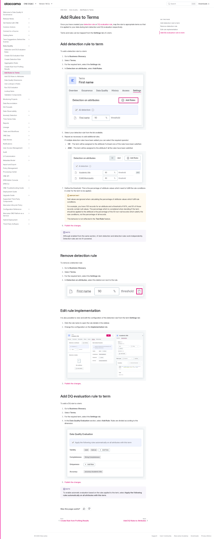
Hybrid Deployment (10, 220)
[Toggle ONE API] (29, 176)
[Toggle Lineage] (29, 127)
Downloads (203, 4)
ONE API (6, 176)
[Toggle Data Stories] (29, 139)
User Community (165, 536)
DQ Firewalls (7, 107)
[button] (105, 100)
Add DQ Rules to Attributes (14, 76)
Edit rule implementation (169, 29)
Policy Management (10, 168)
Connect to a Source (10, 31)
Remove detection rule (168, 26)
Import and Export (9, 164)
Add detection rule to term (170, 23)
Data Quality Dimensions (13, 80)
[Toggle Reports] (29, 123)
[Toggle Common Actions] (29, 27)
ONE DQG (63, 10)
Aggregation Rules (11, 63)
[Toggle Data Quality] (29, 46)
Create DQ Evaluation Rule (14, 56)
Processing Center (10, 172)
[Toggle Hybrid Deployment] (29, 220)
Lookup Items (9, 91)
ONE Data (6, 135)
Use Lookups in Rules (12, 84)
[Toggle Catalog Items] (29, 35)
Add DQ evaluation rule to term (172, 33)
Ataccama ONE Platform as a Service (13, 214)
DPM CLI (6, 184)
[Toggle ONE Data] (29, 135)
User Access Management (12, 148)
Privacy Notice (206, 536)
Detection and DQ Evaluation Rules (15, 51)
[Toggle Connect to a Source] (29, 31)
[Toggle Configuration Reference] (29, 209)
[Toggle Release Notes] (29, 18)
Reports (6, 123)
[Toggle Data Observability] (29, 111)
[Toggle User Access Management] (29, 148)
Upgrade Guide (8, 195)
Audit (5, 152)
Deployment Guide (10, 192)
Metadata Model (9, 160)
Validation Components (12, 95)
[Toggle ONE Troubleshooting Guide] (29, 188)
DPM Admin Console (10, 180)
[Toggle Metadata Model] (29, 160)
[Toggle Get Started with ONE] (29, 23)
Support (154, 536)
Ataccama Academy (181, 536)
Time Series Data (9, 119)
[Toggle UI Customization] (29, 156)
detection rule (89, 24)
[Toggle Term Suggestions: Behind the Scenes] (29, 39)
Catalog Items (8, 35)
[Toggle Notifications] (29, 144)
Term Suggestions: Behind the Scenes (14, 40)
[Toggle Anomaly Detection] (29, 115)
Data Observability (10, 111)
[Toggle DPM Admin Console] (29, 180)
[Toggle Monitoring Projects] (29, 99)
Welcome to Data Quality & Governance (13, 13)
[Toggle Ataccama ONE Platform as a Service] (29, 213)
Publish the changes (73, 225)
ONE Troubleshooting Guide (13, 188)
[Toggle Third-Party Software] (29, 224)
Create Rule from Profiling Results (13, 68)
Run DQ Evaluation (11, 87)
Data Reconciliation (10, 103)
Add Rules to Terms (12, 73)
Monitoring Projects (10, 99)
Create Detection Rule (12, 59)
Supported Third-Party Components (11, 200)
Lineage (6, 127)
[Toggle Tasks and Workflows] (29, 131)
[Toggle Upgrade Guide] (29, 195)
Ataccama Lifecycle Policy (12, 205)
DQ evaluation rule (104, 24)
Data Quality (8, 46)
